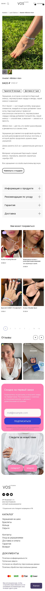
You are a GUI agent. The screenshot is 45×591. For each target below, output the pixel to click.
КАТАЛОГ (8, 514)
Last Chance (13, 12)
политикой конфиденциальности (23, 429)
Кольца (5, 525)
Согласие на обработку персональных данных (20, 564)
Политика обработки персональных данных (19, 567)
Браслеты (7, 522)
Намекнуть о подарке (13, 171)
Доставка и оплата (11, 541)
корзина (40, 3)
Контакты (6, 535)
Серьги (5, 528)
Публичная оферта (9, 561)
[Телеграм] (3, 494)
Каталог (4, 12)
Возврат (6, 547)
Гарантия (6, 544)
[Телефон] (7, 494)
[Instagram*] (11, 494)
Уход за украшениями (12, 538)
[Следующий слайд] (39, 43)
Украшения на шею (11, 519)
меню (3, 3)
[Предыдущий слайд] (5, 43)
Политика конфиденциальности (14, 558)
